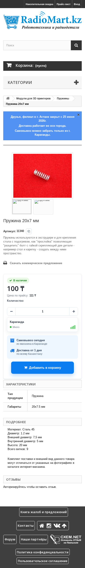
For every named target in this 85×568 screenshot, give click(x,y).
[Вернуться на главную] (8, 98)
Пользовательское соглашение (42, 561)
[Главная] (42, 525)
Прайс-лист (63, 4)
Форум (10, 539)
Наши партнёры (34, 539)
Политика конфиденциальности (42, 552)
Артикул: (9, 231)
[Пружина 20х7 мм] (21, 206)
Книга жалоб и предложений (43, 512)
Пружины (63, 98)
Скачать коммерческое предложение (36, 263)
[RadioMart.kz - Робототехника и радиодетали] (42, 20)
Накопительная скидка (39, 4)
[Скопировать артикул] (29, 231)
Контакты (26, 525)
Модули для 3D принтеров (33, 98)
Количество (15, 300)
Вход (77, 4)
